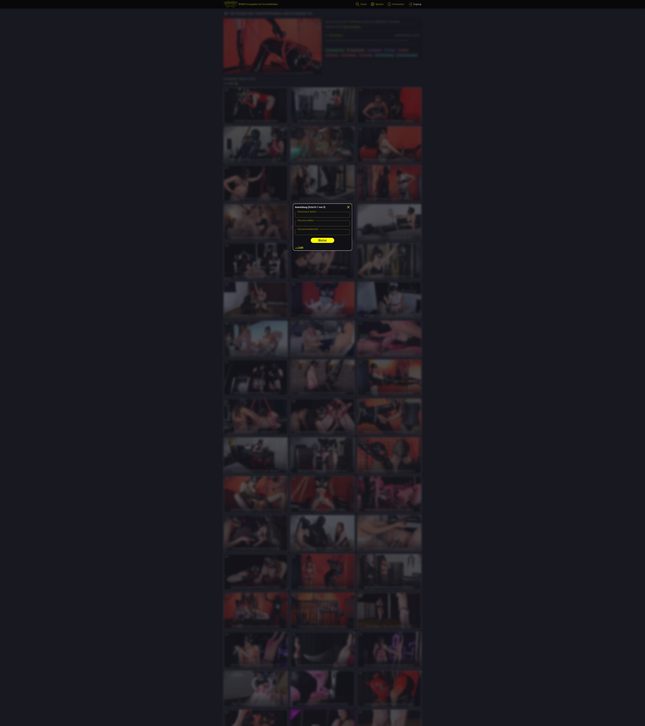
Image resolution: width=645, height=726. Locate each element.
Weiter (322, 240)
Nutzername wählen (307, 211)
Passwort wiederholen (308, 229)
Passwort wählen (306, 220)
